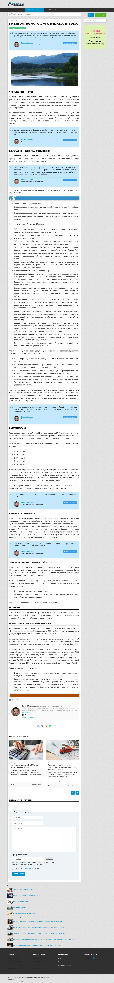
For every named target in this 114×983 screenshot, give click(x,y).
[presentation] (73, 793)
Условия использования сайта (66, 962)
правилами (29, 869)
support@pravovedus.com (24, 981)
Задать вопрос (18, 874)
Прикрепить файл (19, 855)
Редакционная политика (64, 965)
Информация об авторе (28, 717)
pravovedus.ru (26, 712)
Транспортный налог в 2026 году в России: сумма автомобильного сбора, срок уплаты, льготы (62, 767)
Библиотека (52, 10)
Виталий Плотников (27, 43)
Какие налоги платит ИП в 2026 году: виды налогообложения (25, 766)
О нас (59, 958)
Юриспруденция (33, 10)
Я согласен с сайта (26, 869)
